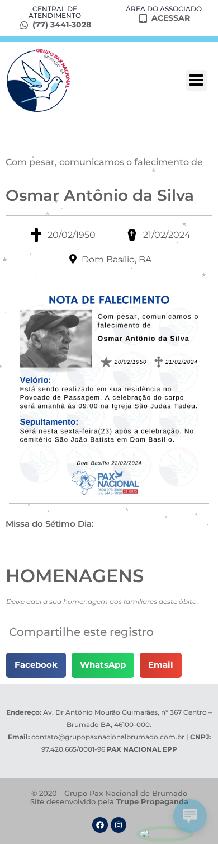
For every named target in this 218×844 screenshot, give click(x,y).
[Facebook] (100, 825)
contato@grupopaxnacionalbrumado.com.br (107, 737)
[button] (36, 665)
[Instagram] (118, 825)
